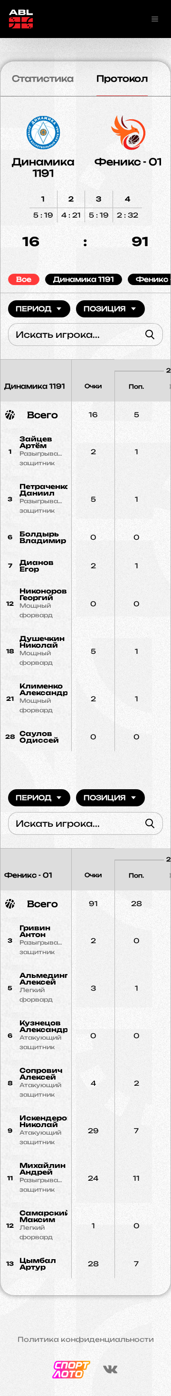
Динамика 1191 (43, 167)
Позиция (105, 309)
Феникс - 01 (128, 162)
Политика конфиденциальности (86, 1339)
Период (33, 309)
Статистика (43, 78)
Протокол (122, 78)
